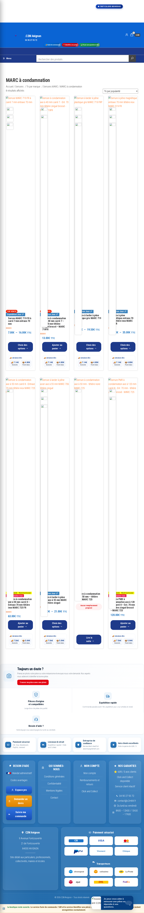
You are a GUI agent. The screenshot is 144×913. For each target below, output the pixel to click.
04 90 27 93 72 (126, 795)
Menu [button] (8, 58)
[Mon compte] (127, 35)
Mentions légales (54, 790)
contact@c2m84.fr (127, 800)
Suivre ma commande (20, 814)
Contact (54, 797)
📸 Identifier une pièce (70, 44)
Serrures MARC (50, 86)
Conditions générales (54, 776)
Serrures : (19, 86)
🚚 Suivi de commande (52, 44)
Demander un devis (21, 801)
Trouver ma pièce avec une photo (33, 682)
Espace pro (21, 789)
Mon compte (90, 773)
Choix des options (22, 347)
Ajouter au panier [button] (57, 347)
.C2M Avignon (33, 36)
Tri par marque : (33, 86)
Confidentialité (54, 783)
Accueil (9, 86)
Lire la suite (89, 639)
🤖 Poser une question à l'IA (90, 44)
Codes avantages (19, 780)
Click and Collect (90, 791)
